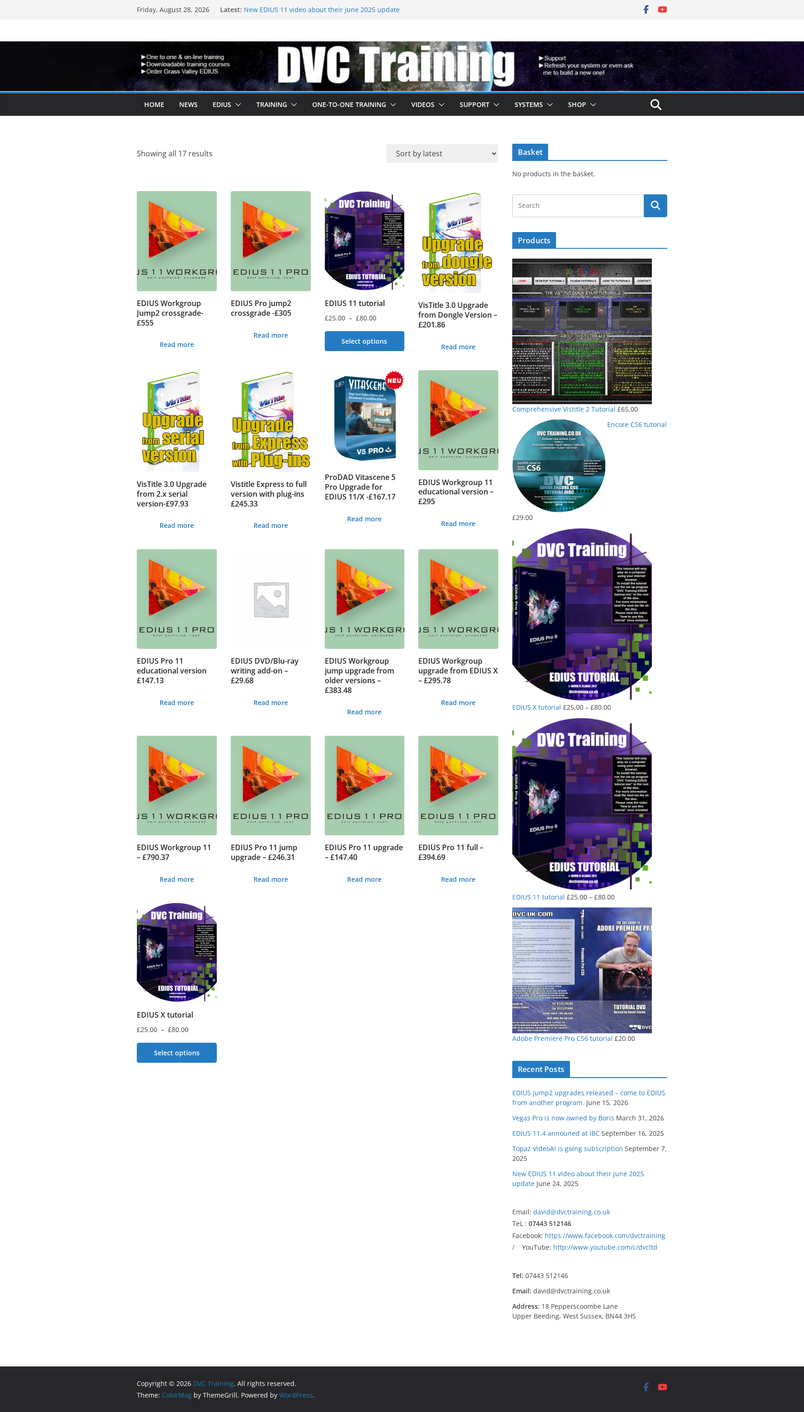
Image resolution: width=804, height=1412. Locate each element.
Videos (423, 104)
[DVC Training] (402, 48)
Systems (529, 104)
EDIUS (222, 104)
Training (271, 104)
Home (154, 104)
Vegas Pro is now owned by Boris (563, 1117)
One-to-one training (349, 104)
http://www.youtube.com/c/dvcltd (605, 1247)
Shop (577, 104)
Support (474, 104)
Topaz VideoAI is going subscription (299, 9)
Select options (364, 341)
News (188, 104)
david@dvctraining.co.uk (571, 1211)
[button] (236, 104)
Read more (177, 344)
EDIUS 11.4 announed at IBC (556, 1133)
